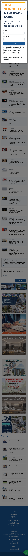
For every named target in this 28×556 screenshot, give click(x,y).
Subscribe (14, 43)
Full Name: (6, 36)
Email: (5, 30)
